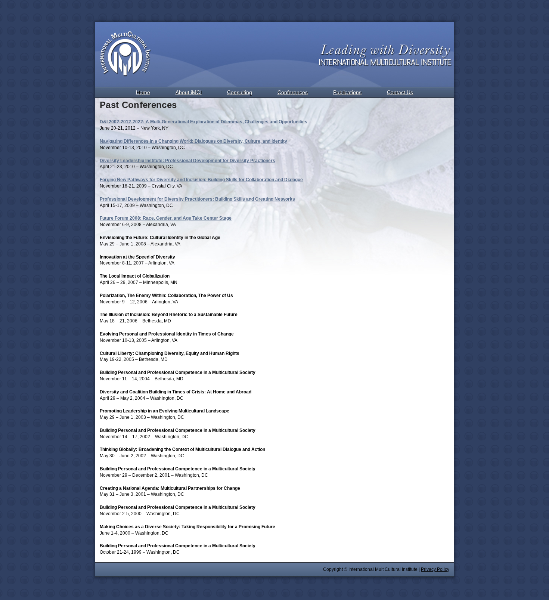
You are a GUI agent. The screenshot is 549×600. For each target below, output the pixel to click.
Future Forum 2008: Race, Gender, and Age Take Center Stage (166, 218)
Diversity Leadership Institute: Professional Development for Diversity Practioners (187, 160)
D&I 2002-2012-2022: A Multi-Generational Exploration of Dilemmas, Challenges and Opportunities (203, 121)
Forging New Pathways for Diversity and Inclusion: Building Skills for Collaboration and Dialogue (201, 179)
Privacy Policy (435, 569)
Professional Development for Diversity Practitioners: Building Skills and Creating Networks (197, 199)
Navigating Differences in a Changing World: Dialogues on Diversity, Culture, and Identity (193, 141)
